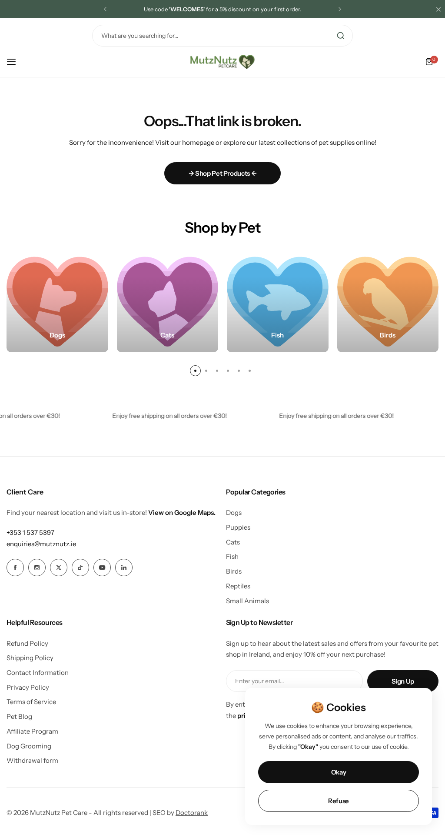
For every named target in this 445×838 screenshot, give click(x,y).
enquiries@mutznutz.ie (41, 544)
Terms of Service (31, 702)
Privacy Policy (28, 687)
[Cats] (168, 302)
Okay (338, 772)
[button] (105, 9)
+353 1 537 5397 (30, 532)
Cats (233, 542)
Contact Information (38, 672)
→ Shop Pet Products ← (222, 173)
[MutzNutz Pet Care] (222, 62)
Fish (232, 556)
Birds (234, 571)
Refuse (338, 801)
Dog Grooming (29, 746)
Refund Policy (27, 643)
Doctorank (192, 812)
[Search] (341, 35)
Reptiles (238, 586)
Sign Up (403, 681)
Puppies (238, 527)
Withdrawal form (32, 760)
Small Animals (247, 601)
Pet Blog (19, 716)
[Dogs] (57, 302)
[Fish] (278, 302)
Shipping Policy (30, 658)
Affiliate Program (32, 731)
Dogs (234, 512)
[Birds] (388, 302)
